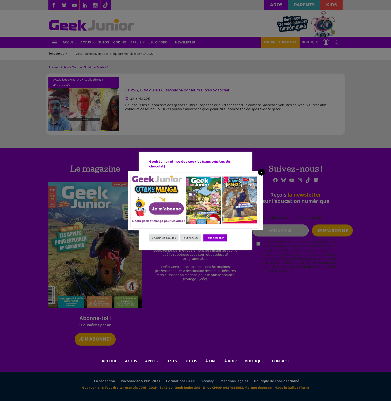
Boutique (254, 361)
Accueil (109, 361)
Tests (171, 361)
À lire (210, 361)
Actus (131, 361)
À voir (230, 361)
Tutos (191, 361)
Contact (280, 361)
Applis (151, 361)
